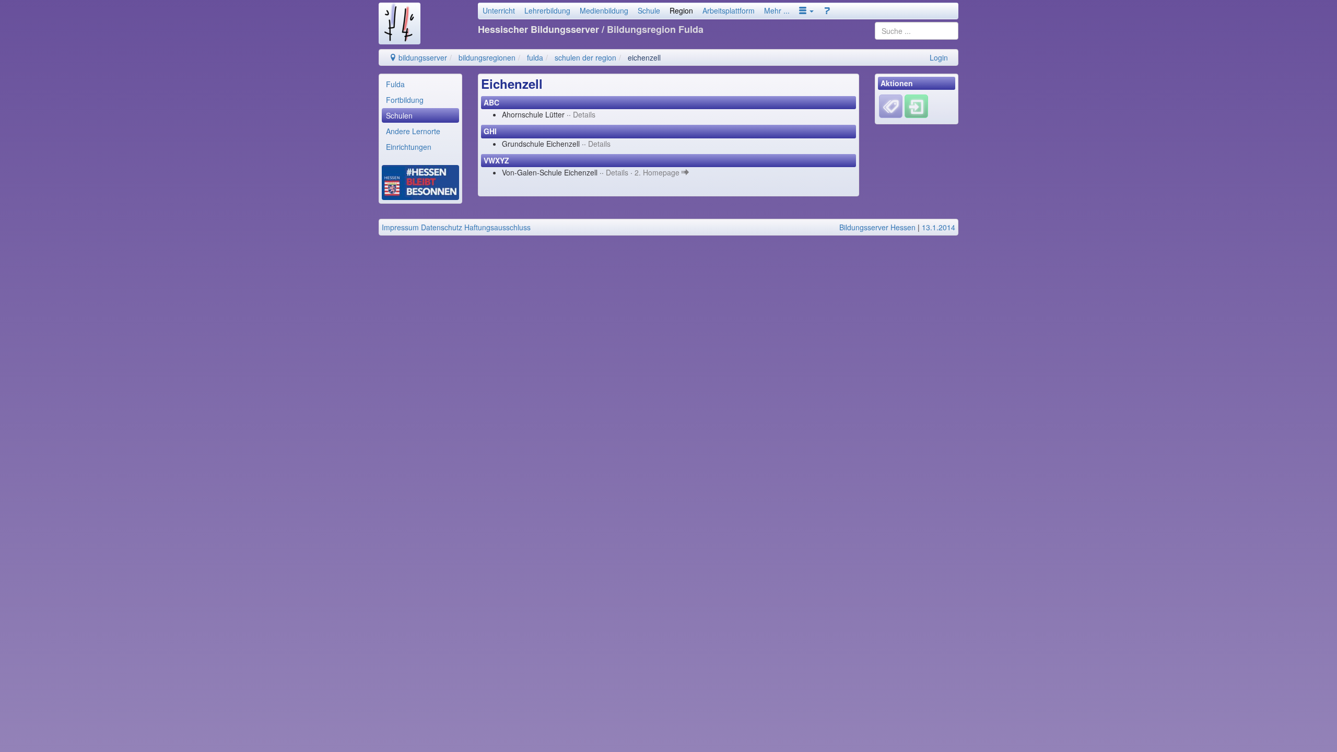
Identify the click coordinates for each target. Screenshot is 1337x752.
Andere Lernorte (413, 131)
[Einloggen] (916, 105)
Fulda (395, 84)
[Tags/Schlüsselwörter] (890, 106)
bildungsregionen (487, 57)
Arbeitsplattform (728, 10)
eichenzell (644, 57)
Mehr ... (777, 10)
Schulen (399, 115)
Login (939, 57)
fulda (535, 57)
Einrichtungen (408, 147)
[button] (806, 10)
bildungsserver (421, 57)
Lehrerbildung (547, 10)
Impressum (400, 227)
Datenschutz (441, 227)
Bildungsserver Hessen (877, 227)
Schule (649, 10)
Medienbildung (604, 10)
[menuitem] (420, 84)
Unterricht (499, 10)
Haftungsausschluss (497, 227)
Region (681, 10)
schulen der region (585, 57)
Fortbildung (405, 100)
